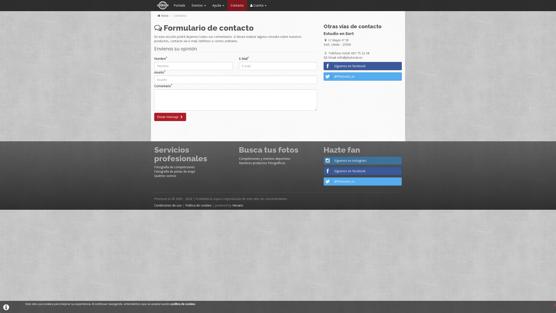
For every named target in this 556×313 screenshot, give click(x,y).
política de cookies (183, 304)
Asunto (159, 72)
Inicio (164, 15)
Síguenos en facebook (350, 66)
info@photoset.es (350, 57)
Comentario (163, 86)
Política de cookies (198, 205)
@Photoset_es (344, 76)
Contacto (237, 5)
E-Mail (244, 59)
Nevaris (237, 205)
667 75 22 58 (360, 53)
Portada (179, 5)
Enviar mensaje (168, 117)
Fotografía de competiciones (174, 167)
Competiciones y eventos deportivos (264, 158)
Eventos (198, 5)
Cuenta (258, 5)
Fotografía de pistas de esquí (174, 171)
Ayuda (217, 5)
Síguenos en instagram (350, 160)
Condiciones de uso (168, 205)
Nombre (160, 59)
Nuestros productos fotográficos (262, 163)
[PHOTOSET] (162, 5)
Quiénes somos (165, 176)
